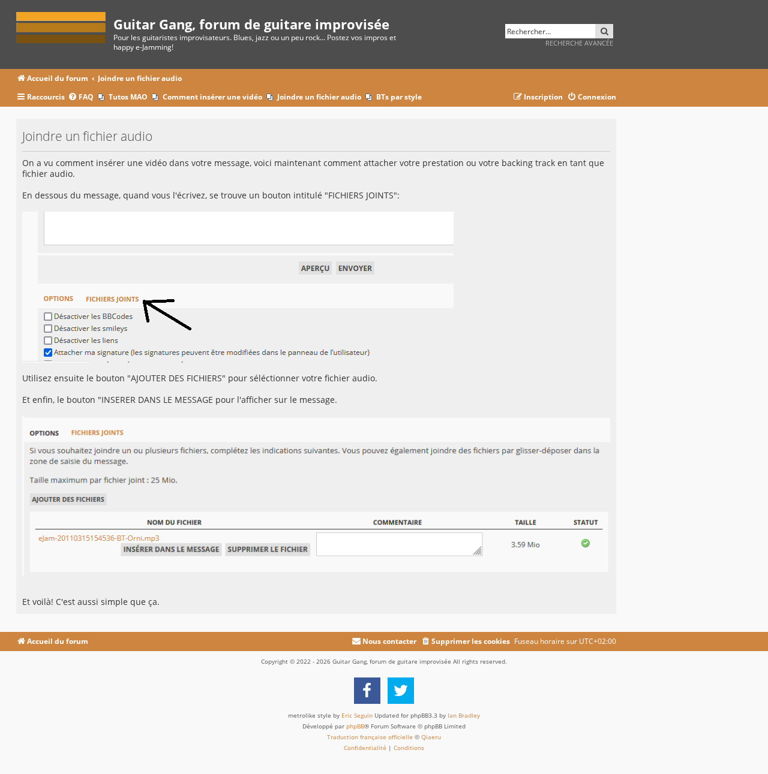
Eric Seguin (357, 715)
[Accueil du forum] (64, 25)
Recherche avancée (579, 42)
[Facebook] (367, 690)
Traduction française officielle (370, 737)
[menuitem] (81, 97)
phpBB (355, 726)
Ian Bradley (464, 715)
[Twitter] (401, 690)
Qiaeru (431, 737)
